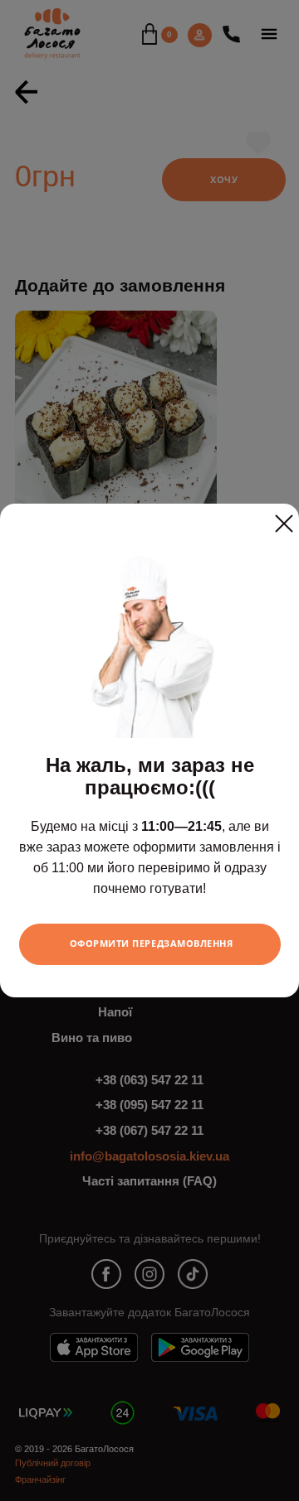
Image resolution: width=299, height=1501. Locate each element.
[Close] (284, 517)
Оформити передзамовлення (151, 943)
